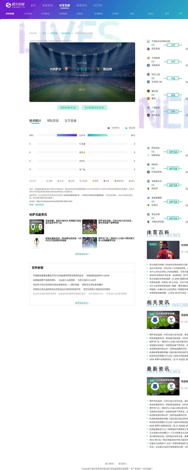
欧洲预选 (98, 14)
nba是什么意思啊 (67, 279)
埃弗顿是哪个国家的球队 (44, 279)
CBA (132, 14)
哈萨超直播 (66, 33)
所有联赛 (10, 14)
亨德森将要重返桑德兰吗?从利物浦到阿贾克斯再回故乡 (58, 275)
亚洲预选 (63, 14)
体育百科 (81, 5)
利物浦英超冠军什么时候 (98, 275)
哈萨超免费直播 (70, 195)
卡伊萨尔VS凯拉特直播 (84, 33)
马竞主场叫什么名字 (87, 279)
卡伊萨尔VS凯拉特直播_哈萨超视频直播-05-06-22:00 (50, 40)
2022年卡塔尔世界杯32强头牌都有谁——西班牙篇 (56, 284)
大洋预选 (28, 14)
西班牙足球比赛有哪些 (92, 284)
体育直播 (64, 5)
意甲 (167, 14)
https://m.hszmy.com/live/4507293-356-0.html (54, 201)
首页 (33, 5)
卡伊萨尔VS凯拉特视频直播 (93, 195)
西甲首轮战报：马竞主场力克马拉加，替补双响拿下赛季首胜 (115, 221)
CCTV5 (97, 5)
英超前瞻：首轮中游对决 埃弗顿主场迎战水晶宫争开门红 (63, 221)
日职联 (115, 14)
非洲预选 (45, 14)
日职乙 (151, 14)
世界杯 (80, 14)
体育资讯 (47, 5)
